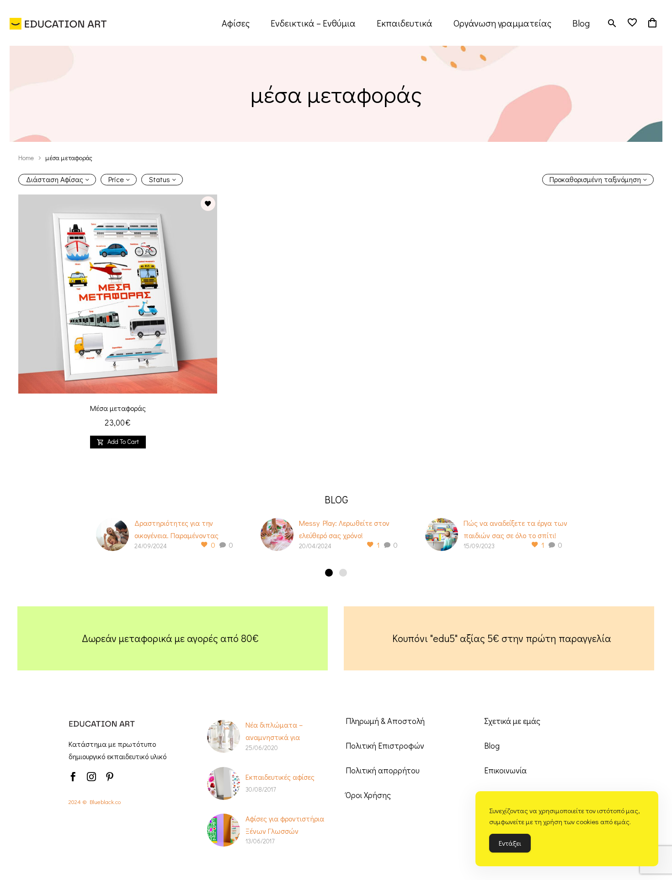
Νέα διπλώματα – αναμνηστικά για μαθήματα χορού (274, 737)
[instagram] (91, 776)
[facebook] (73, 776)
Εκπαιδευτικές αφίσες (280, 777)
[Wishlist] (632, 22)
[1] (329, 573)
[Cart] (652, 22)
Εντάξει (510, 843)
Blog (581, 23)
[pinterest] (109, 776)
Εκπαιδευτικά (404, 23)
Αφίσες (236, 23)
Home (26, 157)
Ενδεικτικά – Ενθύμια (313, 23)
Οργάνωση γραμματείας (502, 23)
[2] (343, 573)
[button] (612, 23)
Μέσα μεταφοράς (118, 408)
